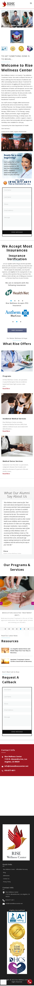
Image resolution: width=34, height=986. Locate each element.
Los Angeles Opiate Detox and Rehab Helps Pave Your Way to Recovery (20, 650)
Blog (4, 872)
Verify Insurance (17, 330)
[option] (17, 313)
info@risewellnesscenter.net (16, 766)
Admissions (6, 875)
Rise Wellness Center (13, 756)
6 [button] (25, 629)
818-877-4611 (10, 770)
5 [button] (21, 629)
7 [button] (28, 629)
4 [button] (17, 629)
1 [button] (13, 322)
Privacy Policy (7, 882)
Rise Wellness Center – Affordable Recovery (15, 869)
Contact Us (6, 878)
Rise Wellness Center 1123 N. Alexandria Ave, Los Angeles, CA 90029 (18, 894)
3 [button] (21, 322)
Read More (6, 389)
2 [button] (17, 322)
